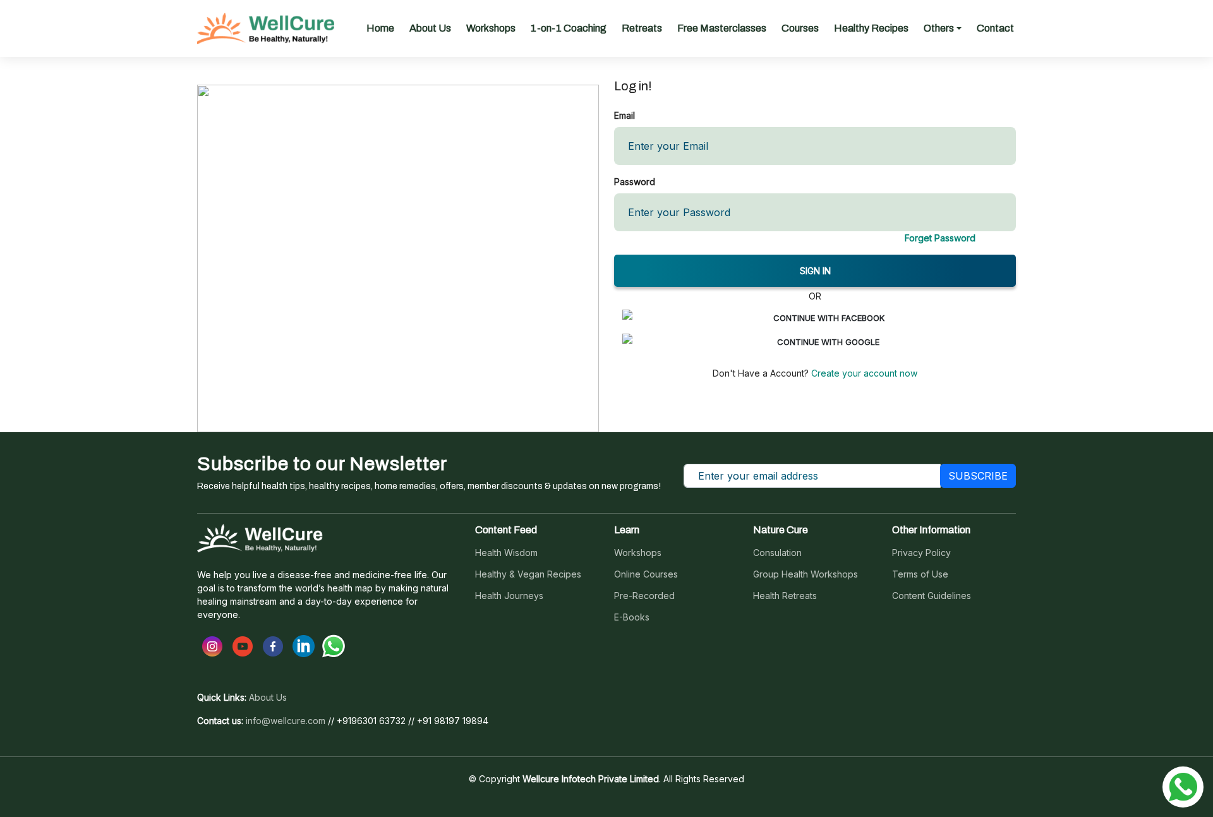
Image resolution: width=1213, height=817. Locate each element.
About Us (430, 28)
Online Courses (646, 574)
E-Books (631, 617)
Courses (800, 28)
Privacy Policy (921, 552)
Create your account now (863, 373)
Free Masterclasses (721, 28)
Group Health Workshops (805, 574)
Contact (995, 28)
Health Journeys (509, 595)
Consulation (777, 552)
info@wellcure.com (285, 721)
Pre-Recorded (644, 595)
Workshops (491, 28)
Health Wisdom (506, 552)
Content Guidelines (931, 595)
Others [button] (939, 28)
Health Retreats (785, 595)
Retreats (642, 28)
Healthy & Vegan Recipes (528, 574)
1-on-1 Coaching (568, 28)
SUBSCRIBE (978, 475)
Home (380, 28)
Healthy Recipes (871, 28)
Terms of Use (920, 574)
